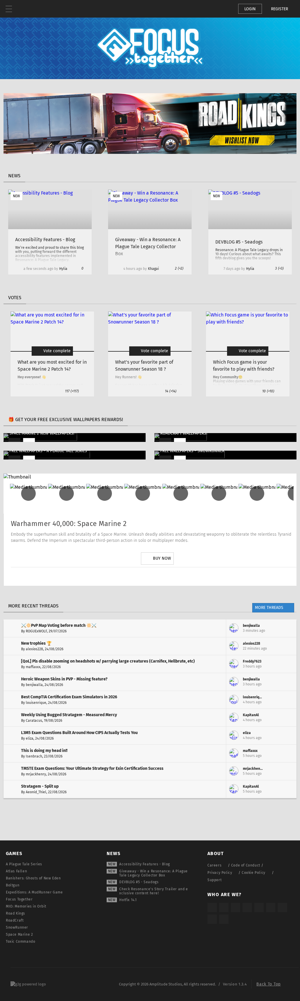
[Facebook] (173, 576)
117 (72, 391)
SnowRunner (17, 927)
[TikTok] (235, 907)
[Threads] (282, 907)
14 (170, 391)
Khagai (153, 269)
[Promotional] (150, 152)
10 (268, 391)
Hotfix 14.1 (128, 900)
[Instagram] (124, 576)
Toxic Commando (20, 941)
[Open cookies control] (224, 9)
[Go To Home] (26, 9)
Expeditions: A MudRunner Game (34, 892)
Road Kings (15, 913)
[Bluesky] (212, 919)
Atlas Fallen (16, 871)
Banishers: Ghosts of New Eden (33, 878)
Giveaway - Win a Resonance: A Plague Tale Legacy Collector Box (153, 873)
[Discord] (190, 576)
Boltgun (12, 885)
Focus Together (19, 899)
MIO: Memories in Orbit (26, 906)
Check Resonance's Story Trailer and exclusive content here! (153, 891)
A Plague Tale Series (24, 864)
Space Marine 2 (19, 934)
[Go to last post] (287, 628)
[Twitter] (141, 576)
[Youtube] (157, 576)
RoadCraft (14, 920)
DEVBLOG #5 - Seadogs (138, 882)
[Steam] (259, 907)
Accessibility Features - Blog (144, 864)
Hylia (63, 269)
